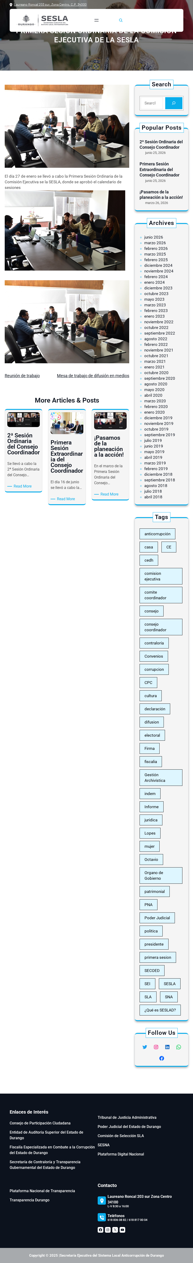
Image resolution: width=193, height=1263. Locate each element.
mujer (150, 846)
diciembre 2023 (158, 288)
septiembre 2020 (159, 378)
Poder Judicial (157, 917)
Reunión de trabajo (22, 375)
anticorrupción (157, 534)
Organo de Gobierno (154, 875)
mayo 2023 (154, 299)
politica (151, 931)
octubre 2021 (156, 355)
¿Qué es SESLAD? (160, 1010)
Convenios (154, 656)
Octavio (151, 859)
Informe (152, 806)
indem (150, 793)
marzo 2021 (155, 361)
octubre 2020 (156, 372)
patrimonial (155, 891)
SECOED (152, 970)
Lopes (150, 833)
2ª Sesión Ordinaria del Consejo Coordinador (161, 144)
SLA (148, 997)
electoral (152, 735)
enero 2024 (154, 282)
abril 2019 (153, 457)
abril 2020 (153, 395)
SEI (147, 983)
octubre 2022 (156, 327)
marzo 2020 (155, 401)
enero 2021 (154, 367)
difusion (152, 722)
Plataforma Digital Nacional (121, 1154)
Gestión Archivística (155, 777)
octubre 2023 (156, 293)
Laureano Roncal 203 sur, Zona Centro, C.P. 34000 (50, 4)
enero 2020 (154, 412)
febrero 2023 (156, 310)
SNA (169, 997)
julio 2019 (153, 440)
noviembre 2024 (158, 271)
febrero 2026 (156, 248)
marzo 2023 (155, 305)
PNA (149, 904)
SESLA (170, 983)
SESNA (104, 1145)
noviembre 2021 (158, 350)
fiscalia (151, 761)
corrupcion (154, 669)
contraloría (154, 643)
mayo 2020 (154, 389)
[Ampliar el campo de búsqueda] (121, 20)
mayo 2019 (154, 451)
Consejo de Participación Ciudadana (40, 1123)
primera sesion (158, 957)
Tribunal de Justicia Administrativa (127, 1117)
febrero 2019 (156, 468)
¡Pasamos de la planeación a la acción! (161, 194)
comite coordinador (155, 595)
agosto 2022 (155, 338)
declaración (155, 709)
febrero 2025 (156, 259)
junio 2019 (153, 446)
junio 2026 (153, 237)
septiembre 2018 (159, 480)
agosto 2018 (155, 485)
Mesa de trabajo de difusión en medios (93, 375)
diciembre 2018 (158, 474)
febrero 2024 (156, 276)
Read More (23, 486)
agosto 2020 (155, 384)
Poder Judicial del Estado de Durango (129, 1126)
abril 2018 (153, 497)
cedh (149, 560)
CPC (148, 682)
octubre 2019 (156, 429)
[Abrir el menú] (96, 20)
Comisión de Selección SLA (121, 1136)
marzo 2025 (155, 254)
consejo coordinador (155, 627)
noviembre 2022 (158, 322)
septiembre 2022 (159, 333)
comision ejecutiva (153, 576)
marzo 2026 (155, 242)
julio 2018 (153, 491)
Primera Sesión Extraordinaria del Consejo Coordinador (159, 169)
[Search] (173, 103)
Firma (150, 748)
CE (168, 547)
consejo (152, 611)
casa (149, 547)
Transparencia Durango (29, 1200)
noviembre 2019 (158, 423)
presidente (154, 944)
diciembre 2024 (158, 265)
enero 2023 (154, 316)
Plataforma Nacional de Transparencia (42, 1191)
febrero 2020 (156, 406)
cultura (151, 695)
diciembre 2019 (158, 418)
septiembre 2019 (159, 434)
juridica (151, 820)
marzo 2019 (155, 463)
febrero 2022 (156, 344)
